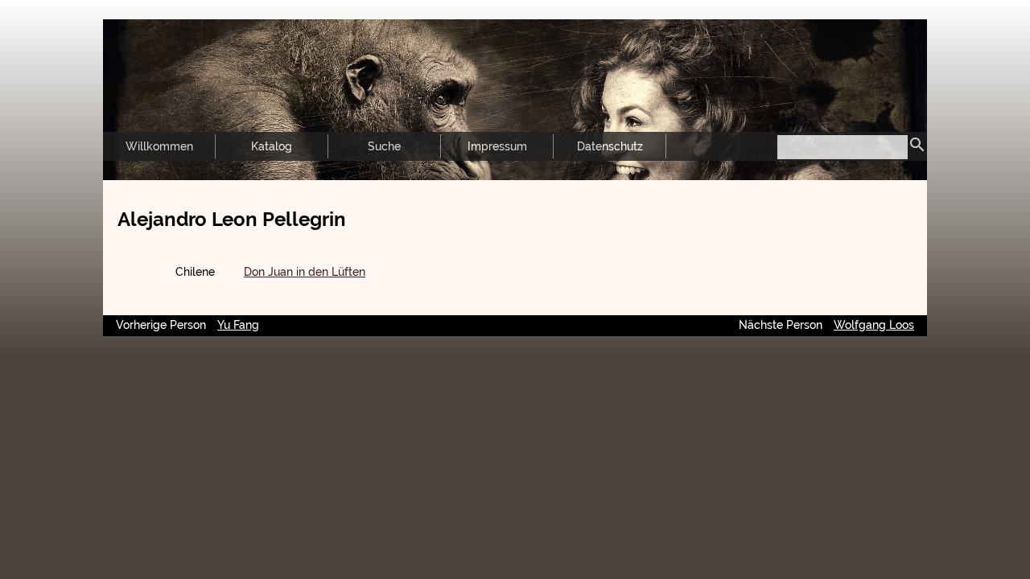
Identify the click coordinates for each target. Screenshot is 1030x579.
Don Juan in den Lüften (304, 271)
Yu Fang (238, 324)
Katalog (271, 146)
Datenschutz (610, 146)
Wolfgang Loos (874, 324)
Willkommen (159, 146)
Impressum (497, 146)
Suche (384, 146)
